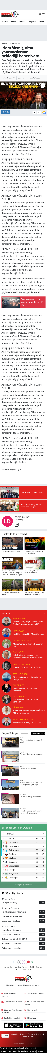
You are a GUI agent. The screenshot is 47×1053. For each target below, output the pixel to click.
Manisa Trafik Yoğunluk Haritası (34, 1003)
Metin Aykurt (19, 696)
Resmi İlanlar (26, 969)
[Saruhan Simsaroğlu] (6, 643)
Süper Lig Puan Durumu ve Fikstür (11, 1011)
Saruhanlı (39, 967)
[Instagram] (23, 962)
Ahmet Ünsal (19, 685)
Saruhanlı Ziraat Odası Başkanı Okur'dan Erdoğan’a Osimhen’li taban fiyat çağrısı (12, 573)
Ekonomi (16, 44)
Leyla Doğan (20, 520)
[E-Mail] (17, 525)
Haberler (5, 44)
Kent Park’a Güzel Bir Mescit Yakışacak (29, 634)
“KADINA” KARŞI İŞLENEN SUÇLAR (28, 723)
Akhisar (21, 22)
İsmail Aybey (18, 631)
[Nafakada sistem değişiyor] (12, 544)
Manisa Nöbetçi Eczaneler (8, 995)
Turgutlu (32, 22)
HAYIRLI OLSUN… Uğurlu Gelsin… (27, 667)
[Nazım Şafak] (6, 655)
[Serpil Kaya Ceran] (6, 677)
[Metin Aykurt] (6, 699)
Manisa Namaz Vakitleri (13, 1002)
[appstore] (13, 1026)
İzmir (13, 22)
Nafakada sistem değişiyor (11, 551)
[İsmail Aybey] (6, 632)
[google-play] (34, 1026)
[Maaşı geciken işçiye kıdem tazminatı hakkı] (35, 544)
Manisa (5, 22)
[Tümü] (44, 613)
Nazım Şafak (18, 652)
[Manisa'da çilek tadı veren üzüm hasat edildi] (35, 563)
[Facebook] (15, 962)
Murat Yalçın (19, 619)
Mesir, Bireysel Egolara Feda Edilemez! (25, 689)
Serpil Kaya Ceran (21, 674)
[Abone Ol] (44, 112)
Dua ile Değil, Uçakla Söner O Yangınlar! (25, 700)
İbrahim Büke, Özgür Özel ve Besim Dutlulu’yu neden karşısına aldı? (28, 623)
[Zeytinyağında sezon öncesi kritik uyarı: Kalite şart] (35, 585)
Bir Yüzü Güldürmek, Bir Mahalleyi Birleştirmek (27, 678)
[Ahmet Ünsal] (6, 688)
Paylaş (7, 112)
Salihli (41, 22)
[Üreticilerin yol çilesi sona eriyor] (12, 585)
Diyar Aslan (18, 707)
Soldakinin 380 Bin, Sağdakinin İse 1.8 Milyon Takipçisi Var (29, 712)
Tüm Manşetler (32, 1010)
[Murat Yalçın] (6, 621)
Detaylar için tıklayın (23, 885)
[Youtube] (28, 962)
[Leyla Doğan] (7, 521)
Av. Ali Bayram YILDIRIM (23, 720)
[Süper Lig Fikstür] (44, 893)
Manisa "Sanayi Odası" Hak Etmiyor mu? (28, 645)
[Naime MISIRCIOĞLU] (6, 666)
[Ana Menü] (43, 14)
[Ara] (40, 14)
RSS (6, 1035)
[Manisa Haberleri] (10, 14)
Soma (18, 969)
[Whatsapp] (32, 962)
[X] (19, 962)
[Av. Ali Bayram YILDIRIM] (6, 721)
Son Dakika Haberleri (12, 1018)
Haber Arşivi (31, 1018)
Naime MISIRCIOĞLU (21, 664)
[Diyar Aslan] (6, 710)
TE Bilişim (29, 1043)
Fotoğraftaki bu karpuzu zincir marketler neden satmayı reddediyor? (28, 656)
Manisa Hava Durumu (35, 994)
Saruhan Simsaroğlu (22, 641)
